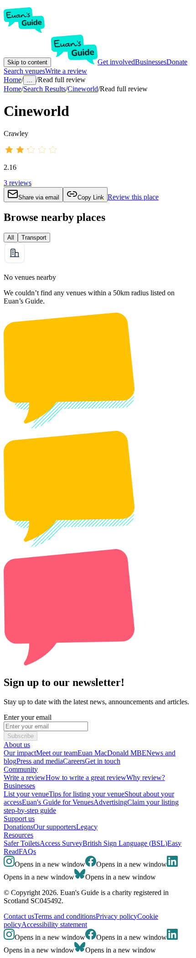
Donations (18, 827)
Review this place (133, 197)
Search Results (44, 89)
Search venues (24, 71)
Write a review (66, 71)
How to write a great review (86, 777)
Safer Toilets (22, 843)
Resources (18, 835)
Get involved (116, 62)
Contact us (19, 916)
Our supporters (54, 827)
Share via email (38, 197)
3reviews (17, 183)
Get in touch (102, 761)
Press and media (39, 761)
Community (21, 769)
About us (17, 745)
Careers (74, 761)
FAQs (27, 851)
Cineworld (82, 89)
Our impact (20, 753)
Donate (176, 62)
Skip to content (27, 62)
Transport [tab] (33, 237)
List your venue (26, 794)
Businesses (150, 62)
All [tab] (10, 237)
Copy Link (90, 197)
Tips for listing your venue (86, 794)
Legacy (87, 827)
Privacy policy (116, 916)
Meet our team (56, 753)
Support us (19, 818)
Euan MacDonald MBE (111, 753)
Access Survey (61, 843)
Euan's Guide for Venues (57, 802)
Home (12, 89)
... (29, 80)
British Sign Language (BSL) (125, 843)
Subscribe (20, 736)
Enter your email (28, 717)
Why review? (145, 777)
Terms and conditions (65, 916)
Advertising (110, 802)
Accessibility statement (54, 924)
